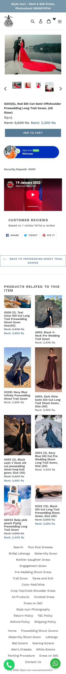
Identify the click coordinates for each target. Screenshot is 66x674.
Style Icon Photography (33, 609)
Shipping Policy (45, 622)
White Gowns (45, 649)
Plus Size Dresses (40, 547)
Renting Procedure (21, 655)
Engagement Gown (33, 566)
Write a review (44, 225)
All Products (20, 597)
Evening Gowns (43, 643)
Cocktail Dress (44, 597)
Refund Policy (20, 622)
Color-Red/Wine (33, 584)
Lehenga (51, 637)
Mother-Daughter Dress (33, 559)
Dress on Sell (33, 603)
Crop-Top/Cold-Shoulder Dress (33, 590)
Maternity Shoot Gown (24, 637)
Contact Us (33, 662)
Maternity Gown (45, 553)
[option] (17, 86)
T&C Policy (45, 615)
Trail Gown (20, 578)
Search (18, 547)
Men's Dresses (21, 649)
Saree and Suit (42, 578)
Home (12, 631)
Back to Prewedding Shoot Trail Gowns (36, 260)
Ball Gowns (20, 643)
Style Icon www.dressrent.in (36, 670)
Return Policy (23, 615)
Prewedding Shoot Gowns (39, 631)
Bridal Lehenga (19, 553)
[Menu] (60, 21)
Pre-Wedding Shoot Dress (33, 572)
